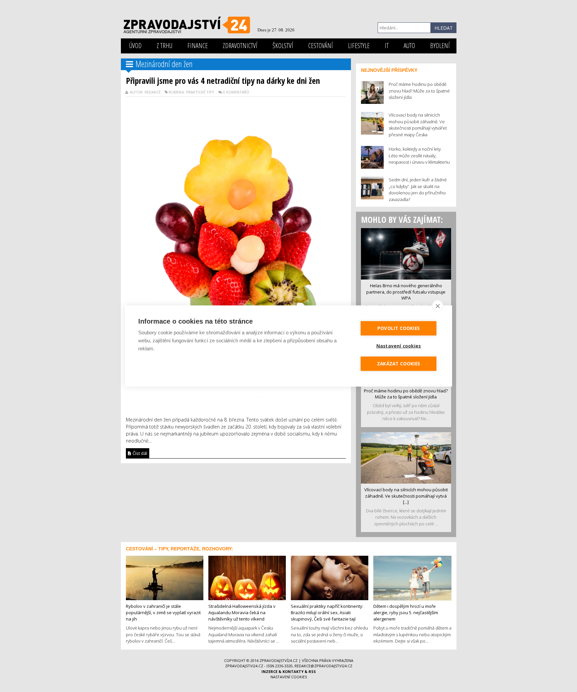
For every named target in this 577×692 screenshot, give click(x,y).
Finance (197, 45)
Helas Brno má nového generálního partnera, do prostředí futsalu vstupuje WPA (405, 292)
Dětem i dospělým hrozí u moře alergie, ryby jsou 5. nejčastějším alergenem (405, 612)
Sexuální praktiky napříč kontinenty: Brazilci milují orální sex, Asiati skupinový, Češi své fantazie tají (327, 612)
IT (387, 45)
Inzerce (269, 671)
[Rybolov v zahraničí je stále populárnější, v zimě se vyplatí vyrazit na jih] (164, 577)
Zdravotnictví (240, 45)
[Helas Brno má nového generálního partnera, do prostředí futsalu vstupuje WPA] (406, 253)
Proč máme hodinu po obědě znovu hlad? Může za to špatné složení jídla (406, 394)
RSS (312, 671)
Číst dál (139, 453)
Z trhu (164, 45)
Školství (282, 45)
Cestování (320, 45)
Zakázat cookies (398, 364)
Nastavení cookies (288, 676)
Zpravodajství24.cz (278, 660)
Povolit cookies (398, 328)
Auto (409, 45)
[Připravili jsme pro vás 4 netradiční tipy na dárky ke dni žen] (236, 257)
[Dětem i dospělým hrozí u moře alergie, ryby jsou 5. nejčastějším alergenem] (412, 577)
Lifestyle (359, 45)
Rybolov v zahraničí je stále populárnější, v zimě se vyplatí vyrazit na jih (163, 612)
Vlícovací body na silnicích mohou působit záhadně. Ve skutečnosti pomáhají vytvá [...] (406, 496)
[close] (437, 306)
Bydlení (440, 45)
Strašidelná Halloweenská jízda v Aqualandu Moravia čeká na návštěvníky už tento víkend (241, 612)
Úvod (135, 45)
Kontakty (293, 671)
